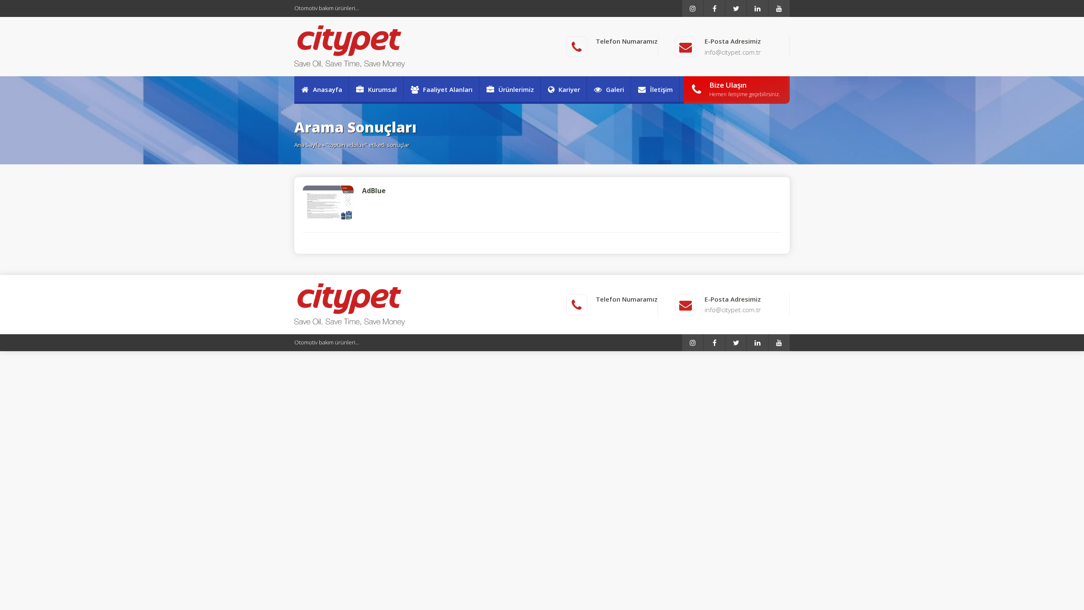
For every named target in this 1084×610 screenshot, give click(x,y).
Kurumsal (382, 89)
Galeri (615, 89)
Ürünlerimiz (516, 89)
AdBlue (374, 190)
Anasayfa (327, 89)
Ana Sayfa (307, 145)
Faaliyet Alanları (448, 89)
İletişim (661, 89)
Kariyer (569, 89)
